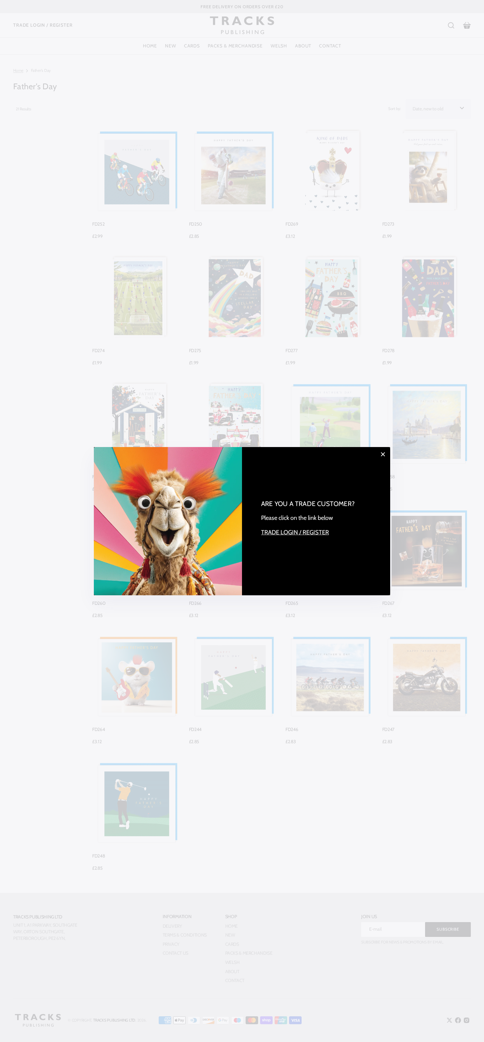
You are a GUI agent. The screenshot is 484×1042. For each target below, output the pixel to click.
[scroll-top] (470, 1028)
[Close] (383, 454)
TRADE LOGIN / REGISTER (295, 532)
